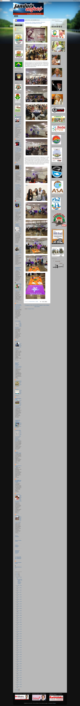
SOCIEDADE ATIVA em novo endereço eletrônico (18, 269)
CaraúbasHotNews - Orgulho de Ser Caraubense (18, 558)
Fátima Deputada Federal (17, 546)
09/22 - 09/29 (19, 608)
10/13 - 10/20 (19, 601)
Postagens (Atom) (31, 308)
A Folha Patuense (17, 164)
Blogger (54, 703)
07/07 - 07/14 (19, 629)
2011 (17, 690)
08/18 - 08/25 (19, 617)
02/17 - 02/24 (19, 672)
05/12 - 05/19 (19, 647)
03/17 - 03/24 (19, 663)
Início (16, 16)
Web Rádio (17, 515)
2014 (17, 574)
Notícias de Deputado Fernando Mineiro (17, 552)
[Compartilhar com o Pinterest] (46, 301)
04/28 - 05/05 (19, 652)
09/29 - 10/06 (19, 606)
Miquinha (17, 389)
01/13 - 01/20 (19, 684)
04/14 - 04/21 (19, 656)
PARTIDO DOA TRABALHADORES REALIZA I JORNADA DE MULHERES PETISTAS (35, 23)
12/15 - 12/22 (19, 577)
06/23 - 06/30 (19, 633)
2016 (17, 573)
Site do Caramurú (17, 536)
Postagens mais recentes (31, 305)
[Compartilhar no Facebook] (45, 301)
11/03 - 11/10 (19, 594)
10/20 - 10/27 (19, 599)
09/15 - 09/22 (19, 610)
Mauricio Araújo (18, 304)
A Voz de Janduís (16, 246)
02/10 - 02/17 (19, 675)
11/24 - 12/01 (19, 587)
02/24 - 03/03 (19, 670)
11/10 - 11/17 (19, 592)
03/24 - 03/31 (19, 661)
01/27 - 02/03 (19, 679)
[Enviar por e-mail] (42, 301)
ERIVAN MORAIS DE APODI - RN (18, 117)
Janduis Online (18, 430)
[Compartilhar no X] (44, 301)
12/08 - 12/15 (19, 585)
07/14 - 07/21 (19, 626)
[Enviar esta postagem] (40, 301)
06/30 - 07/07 (19, 631)
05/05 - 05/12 (19, 649)
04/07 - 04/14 (19, 659)
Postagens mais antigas (43, 305)
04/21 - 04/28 (19, 654)
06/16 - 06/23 (19, 636)
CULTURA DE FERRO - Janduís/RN (17, 421)
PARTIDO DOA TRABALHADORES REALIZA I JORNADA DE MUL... (19, 581)
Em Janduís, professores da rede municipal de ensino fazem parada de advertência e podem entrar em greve (18, 436)
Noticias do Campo (17, 341)
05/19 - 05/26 (19, 645)
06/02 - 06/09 (19, 640)
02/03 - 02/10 (19, 677)
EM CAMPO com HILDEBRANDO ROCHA (18, 481)
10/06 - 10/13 (19, 603)
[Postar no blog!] (43, 301)
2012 (17, 689)
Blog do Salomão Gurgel (18, 452)
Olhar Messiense (18, 283)
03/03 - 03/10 (19, 668)
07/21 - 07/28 (19, 624)
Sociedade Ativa (18, 267)
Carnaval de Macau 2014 (20, 424)
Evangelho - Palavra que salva (20, 392)
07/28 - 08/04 (19, 622)
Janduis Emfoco (19, 28)
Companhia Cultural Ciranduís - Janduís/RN (17, 225)
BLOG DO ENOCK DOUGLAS (17, 363)
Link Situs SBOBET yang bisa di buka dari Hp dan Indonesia (18, 367)
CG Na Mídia (17, 184)
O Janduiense (17, 494)
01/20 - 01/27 (19, 682)
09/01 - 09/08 (19, 615)
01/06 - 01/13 (19, 686)
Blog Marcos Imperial (17, 141)
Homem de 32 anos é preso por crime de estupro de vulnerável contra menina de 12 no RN (18, 188)
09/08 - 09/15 (19, 613)
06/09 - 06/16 (19, 638)
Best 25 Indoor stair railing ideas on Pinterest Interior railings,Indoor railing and (18, 307)
